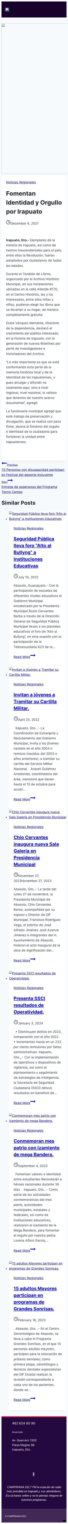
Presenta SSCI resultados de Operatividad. (29, 1005)
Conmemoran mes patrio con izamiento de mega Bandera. (37, 1147)
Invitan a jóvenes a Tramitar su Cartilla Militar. (35, 701)
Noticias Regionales (21, 182)
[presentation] (37, 516)
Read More (24, 657)
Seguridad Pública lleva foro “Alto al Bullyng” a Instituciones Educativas (34, 552)
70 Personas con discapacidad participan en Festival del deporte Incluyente (33, 470)
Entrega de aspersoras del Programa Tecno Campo (29, 487)
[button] (59, 9)
